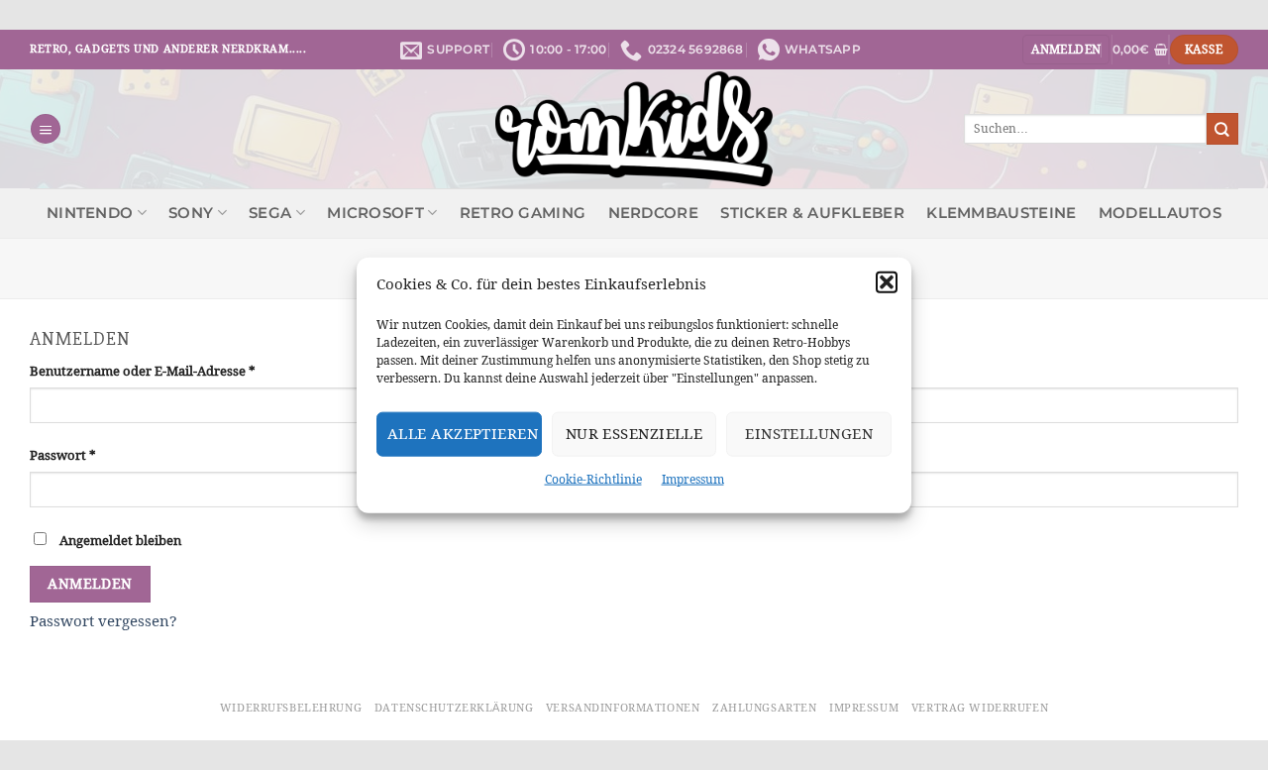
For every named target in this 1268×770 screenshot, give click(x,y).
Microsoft (375, 213)
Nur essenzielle (634, 433)
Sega (270, 213)
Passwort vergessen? (103, 620)
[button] (887, 281)
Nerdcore (653, 213)
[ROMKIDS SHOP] (634, 128)
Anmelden (90, 584)
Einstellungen (809, 433)
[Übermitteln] (1222, 128)
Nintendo (90, 213)
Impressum (693, 478)
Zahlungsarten (764, 708)
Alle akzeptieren (462, 433)
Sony (190, 213)
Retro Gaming (523, 213)
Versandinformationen (622, 708)
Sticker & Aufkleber (812, 213)
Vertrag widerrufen (979, 708)
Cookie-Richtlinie (593, 478)
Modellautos (1160, 213)
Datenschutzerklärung (453, 708)
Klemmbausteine (1001, 213)
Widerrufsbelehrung (291, 708)
